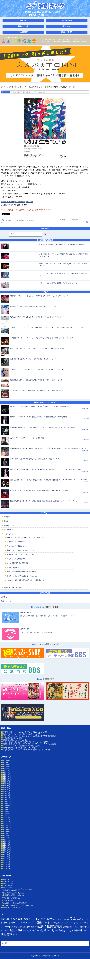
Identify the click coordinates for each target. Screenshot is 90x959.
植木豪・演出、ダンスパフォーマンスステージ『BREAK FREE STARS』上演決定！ (30, 744)
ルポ (83, 923)
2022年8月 (6, 784)
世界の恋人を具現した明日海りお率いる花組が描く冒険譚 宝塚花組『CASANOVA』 (39, 490)
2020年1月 (6, 845)
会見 (23, 927)
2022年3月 (6, 794)
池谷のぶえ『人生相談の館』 (17, 559)
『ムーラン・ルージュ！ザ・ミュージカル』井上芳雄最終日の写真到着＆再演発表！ (30, 736)
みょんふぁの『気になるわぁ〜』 (18, 546)
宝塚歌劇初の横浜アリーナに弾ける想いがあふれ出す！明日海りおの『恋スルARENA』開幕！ (42, 427)
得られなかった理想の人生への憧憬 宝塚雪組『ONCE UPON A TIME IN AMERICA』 (39, 406)
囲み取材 (83, 927)
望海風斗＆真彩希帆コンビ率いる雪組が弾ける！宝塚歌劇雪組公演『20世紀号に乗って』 (41, 417)
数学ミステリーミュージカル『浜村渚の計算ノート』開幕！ (22, 734)
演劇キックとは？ (66, 32)
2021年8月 (6, 807)
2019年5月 (6, 861)
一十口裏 (9, 926)
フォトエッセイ (51, 922)
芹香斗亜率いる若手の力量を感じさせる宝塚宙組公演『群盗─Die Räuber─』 (36, 459)
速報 (3, 934)
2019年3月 (6, 865)
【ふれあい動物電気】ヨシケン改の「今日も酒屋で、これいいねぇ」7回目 (71, 220)
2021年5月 (6, 813)
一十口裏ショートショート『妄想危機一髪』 (22, 571)
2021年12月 (7, 800)
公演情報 (25, 92)
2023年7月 (6, 762)
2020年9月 (6, 829)
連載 (9, 934)
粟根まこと (65, 930)
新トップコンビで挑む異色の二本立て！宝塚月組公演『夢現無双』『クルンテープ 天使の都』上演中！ (46, 469)
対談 (12, 930)
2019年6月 (6, 859)
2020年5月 (6, 837)
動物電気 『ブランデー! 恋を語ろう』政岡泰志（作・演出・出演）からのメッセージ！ (40, 296)
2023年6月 (6, 764)
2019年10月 (7, 851)
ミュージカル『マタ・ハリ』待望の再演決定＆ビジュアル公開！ (17, 221)
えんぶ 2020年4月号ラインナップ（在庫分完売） (27, 438)
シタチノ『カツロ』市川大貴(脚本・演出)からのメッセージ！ (59, 283)
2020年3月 (6, 841)
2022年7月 (6, 786)
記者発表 (85, 930)
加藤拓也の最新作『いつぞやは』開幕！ (16, 740)
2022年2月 (6, 796)
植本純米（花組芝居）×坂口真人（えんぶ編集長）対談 (26, 580)
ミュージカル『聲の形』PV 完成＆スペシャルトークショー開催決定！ (26, 742)
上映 (15, 927)
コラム (71, 918)
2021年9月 (6, 805)
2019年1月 (6, 869)
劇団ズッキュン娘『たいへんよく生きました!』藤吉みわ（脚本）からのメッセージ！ (39, 348)
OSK (8, 919)
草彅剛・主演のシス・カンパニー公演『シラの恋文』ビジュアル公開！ (26, 732)
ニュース (22, 922)
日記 (24, 931)
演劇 (56, 931)
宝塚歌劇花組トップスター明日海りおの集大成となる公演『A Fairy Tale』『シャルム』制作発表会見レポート (48, 448)
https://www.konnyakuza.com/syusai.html (17, 202)
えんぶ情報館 (23, 32)
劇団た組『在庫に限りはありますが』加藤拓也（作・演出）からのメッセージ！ (38, 317)
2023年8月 (6, 760)
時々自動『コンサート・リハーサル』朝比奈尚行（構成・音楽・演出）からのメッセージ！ (41, 338)
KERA (3, 919)
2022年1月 (6, 798)
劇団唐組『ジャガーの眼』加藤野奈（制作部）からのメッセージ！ (33, 306)
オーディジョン (62, 919)
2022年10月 (7, 780)
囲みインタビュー (75, 927)
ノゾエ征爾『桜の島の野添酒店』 (18, 563)
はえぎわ (22, 918)
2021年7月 (6, 809)
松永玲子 (31, 930)
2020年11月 (7, 825)
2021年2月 (6, 819)
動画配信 (66, 927)
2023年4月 (6, 768)
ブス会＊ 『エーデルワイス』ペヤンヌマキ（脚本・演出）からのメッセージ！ (37, 369)
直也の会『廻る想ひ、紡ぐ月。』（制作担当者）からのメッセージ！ (34, 359)
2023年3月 (6, 770)
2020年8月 (6, 831)
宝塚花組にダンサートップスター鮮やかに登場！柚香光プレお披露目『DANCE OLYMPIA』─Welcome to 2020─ (49, 480)
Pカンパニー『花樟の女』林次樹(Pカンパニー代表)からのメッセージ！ (62, 244)
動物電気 (56, 926)
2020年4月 (6, 839)
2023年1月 (6, 774)
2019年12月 (7, 847)
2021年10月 (7, 803)
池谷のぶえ (47, 930)
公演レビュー (31, 927)
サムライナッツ (82, 919)
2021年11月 (7, 802)
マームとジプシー (75, 923)
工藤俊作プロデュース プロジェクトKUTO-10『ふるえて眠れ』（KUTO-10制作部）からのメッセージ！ (46, 327)
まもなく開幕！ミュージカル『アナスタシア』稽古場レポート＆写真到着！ (27, 750)
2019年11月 (7, 849)
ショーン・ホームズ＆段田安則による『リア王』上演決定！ (22, 746)
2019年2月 (6, 867)
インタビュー (43, 918)
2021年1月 (6, 821)
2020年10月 (7, 827)
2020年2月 (6, 843)
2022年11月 (7, 778)
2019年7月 (6, 857)
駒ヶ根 (15, 935)
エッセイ (54, 919)
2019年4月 (6, 863)
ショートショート (9, 923)
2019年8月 (6, 855)
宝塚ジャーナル (67, 20)
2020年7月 (6, 833)
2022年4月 (6, 792)
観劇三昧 (78, 930)
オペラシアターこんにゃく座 (37, 92)
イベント (31, 919)
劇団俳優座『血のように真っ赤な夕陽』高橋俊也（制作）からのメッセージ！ (37, 380)
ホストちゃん (64, 923)
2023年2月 (6, 772)
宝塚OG (6, 931)
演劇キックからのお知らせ (13, 587)
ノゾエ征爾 (35, 922)
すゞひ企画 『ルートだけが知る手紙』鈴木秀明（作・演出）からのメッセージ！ (38, 390)
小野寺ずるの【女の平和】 (16, 542)
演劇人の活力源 (23, 26)
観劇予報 (23, 20)
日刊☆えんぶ (66, 26)
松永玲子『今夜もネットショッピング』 (21, 554)
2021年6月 (6, 811)
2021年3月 (6, 817)
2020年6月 (6, 835)
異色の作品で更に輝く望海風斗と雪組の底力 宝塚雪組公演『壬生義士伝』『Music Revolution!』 (44, 501)
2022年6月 (6, 788)
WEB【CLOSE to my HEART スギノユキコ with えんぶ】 (26, 537)
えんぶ (13, 919)
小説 (16, 930)
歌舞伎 (39, 930)
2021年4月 (6, 815)
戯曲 (20, 930)
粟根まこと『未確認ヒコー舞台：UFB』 (21, 550)
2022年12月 (7, 776)
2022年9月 (6, 782)
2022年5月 (6, 790)
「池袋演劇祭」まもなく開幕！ (13, 738)
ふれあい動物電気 (13, 567)
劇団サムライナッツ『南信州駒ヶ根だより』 (22, 576)
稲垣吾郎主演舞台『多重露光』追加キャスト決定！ (19, 748)
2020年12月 (7, 823)
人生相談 (19, 927)
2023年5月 (6, 766)
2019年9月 (6, 853)
